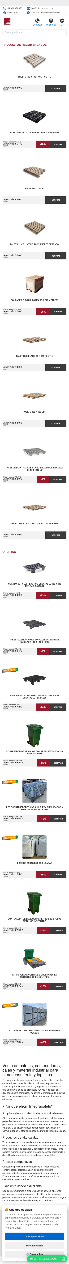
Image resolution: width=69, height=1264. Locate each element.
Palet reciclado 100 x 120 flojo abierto (34, 523)
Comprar (56, 88)
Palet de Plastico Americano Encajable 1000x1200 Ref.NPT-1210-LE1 (34, 469)
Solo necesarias (34, 1245)
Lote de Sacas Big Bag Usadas (34, 863)
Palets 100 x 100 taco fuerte (34, 77)
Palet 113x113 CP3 (34, 188)
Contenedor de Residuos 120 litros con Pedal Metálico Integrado (34, 920)
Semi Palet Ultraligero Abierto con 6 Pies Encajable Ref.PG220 (34, 696)
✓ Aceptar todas (34, 1236)
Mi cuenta (51, 24)
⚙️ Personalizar (34, 1254)
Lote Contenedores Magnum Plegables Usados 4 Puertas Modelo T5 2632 (34, 808)
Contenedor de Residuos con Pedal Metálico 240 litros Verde (34, 752)
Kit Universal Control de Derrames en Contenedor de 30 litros (34, 976)
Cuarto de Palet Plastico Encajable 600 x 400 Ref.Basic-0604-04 (34, 585)
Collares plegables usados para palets (34, 300)
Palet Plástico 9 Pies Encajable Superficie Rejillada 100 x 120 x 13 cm (34, 641)
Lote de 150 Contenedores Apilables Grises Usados (34, 1031)
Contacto (37, 24)
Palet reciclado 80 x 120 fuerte (34, 356)
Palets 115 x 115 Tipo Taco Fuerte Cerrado (34, 244)
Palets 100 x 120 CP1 (34, 412)
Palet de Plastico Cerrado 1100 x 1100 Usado (34, 132)
